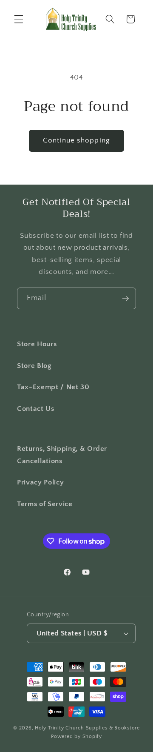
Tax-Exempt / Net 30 (53, 387)
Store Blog (34, 366)
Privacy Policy (40, 482)
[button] (18, 19)
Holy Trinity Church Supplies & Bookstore (87, 728)
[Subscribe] (125, 299)
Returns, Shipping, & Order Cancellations (62, 455)
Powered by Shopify (76, 736)
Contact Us (35, 409)
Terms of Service (45, 504)
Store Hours (37, 344)
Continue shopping (76, 140)
